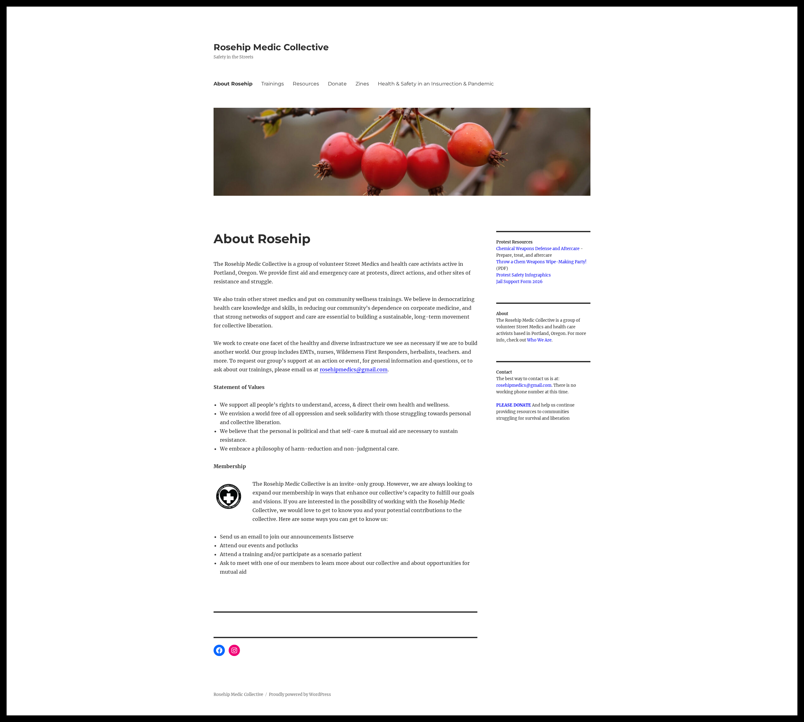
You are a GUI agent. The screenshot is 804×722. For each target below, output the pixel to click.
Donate (337, 84)
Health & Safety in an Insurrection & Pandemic (436, 84)
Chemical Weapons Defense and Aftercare (537, 248)
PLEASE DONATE (513, 405)
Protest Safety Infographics (523, 275)
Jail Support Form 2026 (519, 281)
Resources (306, 84)
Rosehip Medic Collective (271, 47)
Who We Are (539, 340)
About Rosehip (233, 84)
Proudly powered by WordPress (300, 694)
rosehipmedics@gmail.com (354, 369)
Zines (362, 84)
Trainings (272, 84)
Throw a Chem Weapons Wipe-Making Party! (541, 262)
